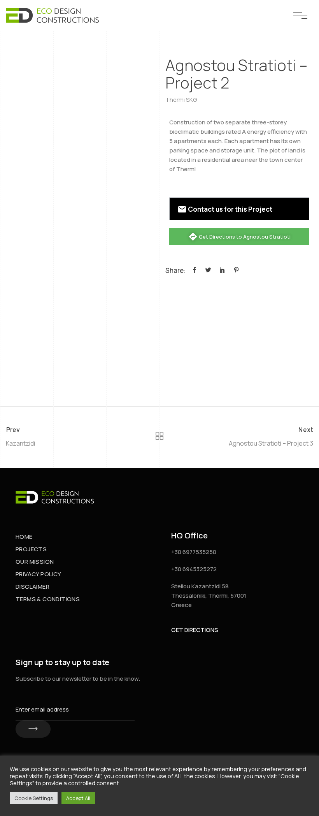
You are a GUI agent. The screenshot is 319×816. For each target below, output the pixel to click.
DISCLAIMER (32, 586)
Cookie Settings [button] (33, 798)
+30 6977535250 (193, 552)
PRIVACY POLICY (38, 574)
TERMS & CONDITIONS (48, 599)
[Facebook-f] (292, 497)
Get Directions (194, 630)
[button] (239, 209)
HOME (24, 537)
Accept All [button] (78, 798)
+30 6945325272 (194, 569)
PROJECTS (31, 549)
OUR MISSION (35, 562)
